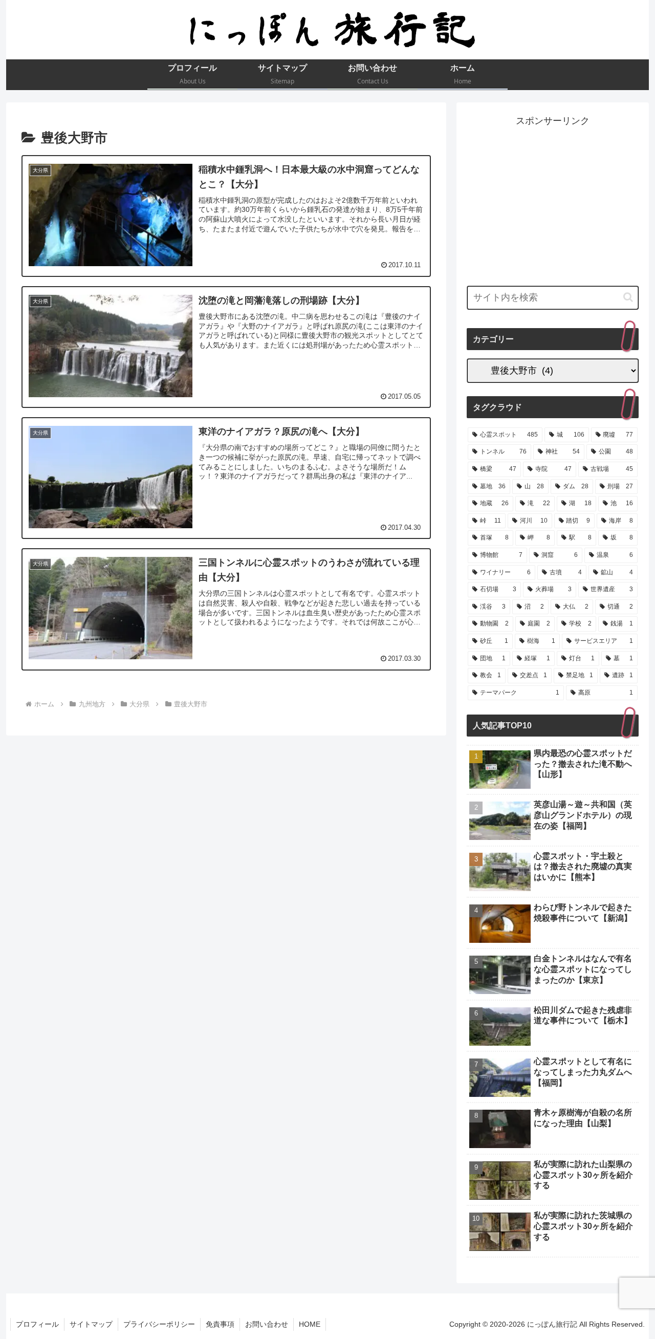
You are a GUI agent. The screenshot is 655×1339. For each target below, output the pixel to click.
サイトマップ (91, 1324)
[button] (628, 297)
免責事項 (220, 1324)
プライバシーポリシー (159, 1324)
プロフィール (37, 1324)
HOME (309, 1324)
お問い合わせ (266, 1324)
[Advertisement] (553, 200)
